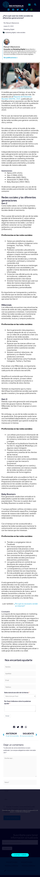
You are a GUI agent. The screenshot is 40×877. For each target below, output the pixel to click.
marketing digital (10, 32)
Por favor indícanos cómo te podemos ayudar (17, 702)
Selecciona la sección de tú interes (16, 693)
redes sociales (20, 32)
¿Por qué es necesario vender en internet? (26, 605)
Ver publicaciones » (10, 57)
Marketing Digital (9, 29)
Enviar (7, 716)
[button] (29, 5)
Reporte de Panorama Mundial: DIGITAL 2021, (16, 97)
